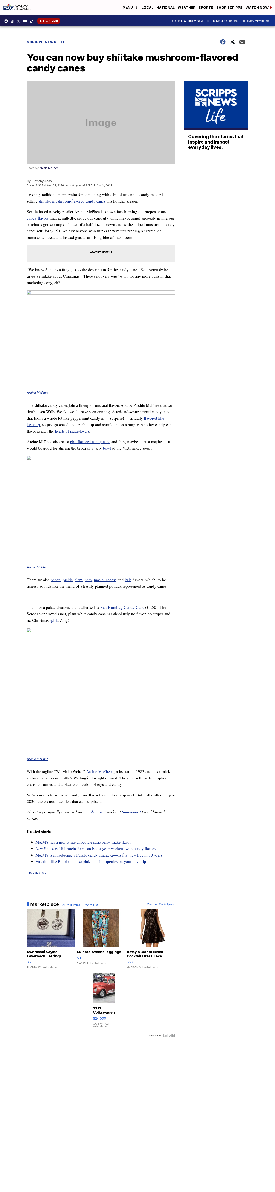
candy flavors (38, 218)
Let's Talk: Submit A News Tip (189, 21)
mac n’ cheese (105, 579)
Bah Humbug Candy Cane (122, 607)
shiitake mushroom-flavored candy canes (72, 201)
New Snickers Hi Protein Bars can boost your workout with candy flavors (95, 848)
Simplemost (92, 812)
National (165, 7)
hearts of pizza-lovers (72, 431)
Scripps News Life (46, 42)
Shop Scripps (229, 7)
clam (78, 579)
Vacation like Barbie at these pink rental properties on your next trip (90, 861)
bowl (107, 448)
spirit (54, 620)
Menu (128, 7)
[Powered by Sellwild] (169, 1035)
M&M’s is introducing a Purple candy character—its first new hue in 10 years (98, 855)
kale (128, 579)
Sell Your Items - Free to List (79, 905)
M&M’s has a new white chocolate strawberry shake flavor (83, 842)
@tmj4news (32, 21)
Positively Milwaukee (255, 21)
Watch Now (258, 7)
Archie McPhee (49, 168)
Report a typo (37, 872)
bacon (56, 579)
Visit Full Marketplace (161, 904)
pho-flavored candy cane (90, 441)
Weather (187, 7)
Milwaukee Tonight (225, 21)
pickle (68, 579)
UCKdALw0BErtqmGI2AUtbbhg (26, 21)
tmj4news (13, 21)
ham (88, 579)
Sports (206, 7)
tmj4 (7, 21)
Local (147, 7)
